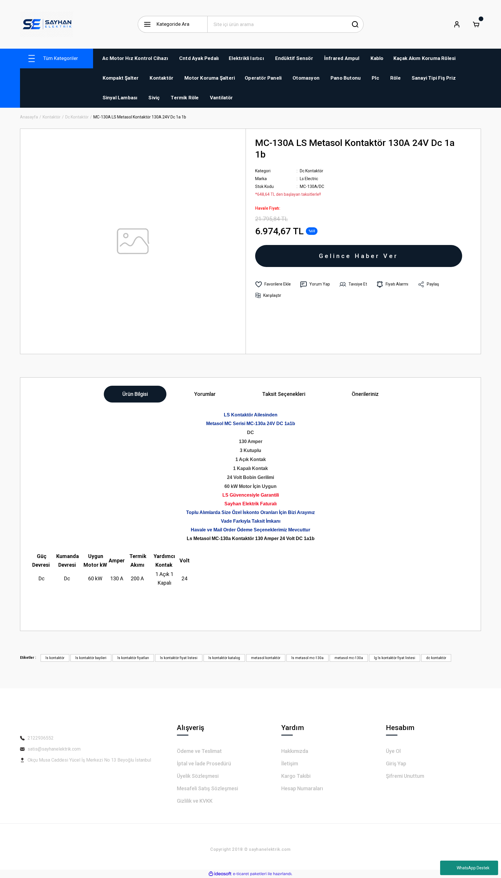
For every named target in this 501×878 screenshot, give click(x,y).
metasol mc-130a (349, 658)
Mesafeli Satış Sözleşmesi (207, 788)
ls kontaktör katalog (224, 658)
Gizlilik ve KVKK (195, 801)
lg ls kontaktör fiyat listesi (394, 658)
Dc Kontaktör (311, 171)
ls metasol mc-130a (307, 658)
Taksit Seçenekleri (283, 394)
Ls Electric (309, 178)
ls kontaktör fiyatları (133, 658)
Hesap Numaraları (302, 788)
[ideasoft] (220, 874)
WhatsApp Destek (473, 868)
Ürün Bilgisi (135, 394)
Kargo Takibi (296, 776)
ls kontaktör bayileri (90, 658)
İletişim (289, 763)
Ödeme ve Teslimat (199, 751)
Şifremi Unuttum (405, 776)
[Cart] (476, 24)
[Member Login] (457, 24)
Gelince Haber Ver (358, 256)
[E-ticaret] (250, 874)
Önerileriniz (365, 394)
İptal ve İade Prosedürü (204, 763)
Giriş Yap (396, 763)
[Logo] (46, 24)
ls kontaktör (55, 658)
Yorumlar (205, 394)
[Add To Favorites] (273, 284)
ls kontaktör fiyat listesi (178, 658)
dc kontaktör (436, 658)
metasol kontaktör (265, 658)
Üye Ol (393, 751)
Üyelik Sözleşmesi (198, 776)
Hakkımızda (294, 751)
